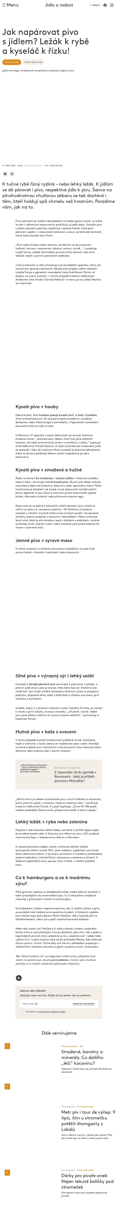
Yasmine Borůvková (33, 165)
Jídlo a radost (59, 5)
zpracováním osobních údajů (51, 1012)
